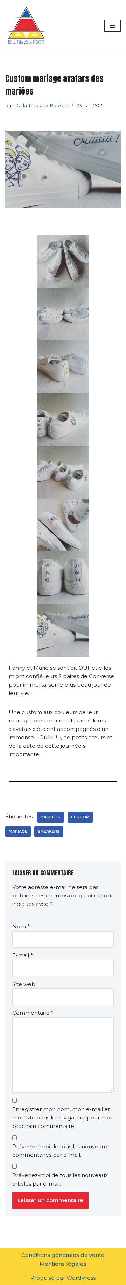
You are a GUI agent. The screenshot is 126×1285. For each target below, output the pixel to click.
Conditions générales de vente (63, 1255)
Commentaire (33, 1013)
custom (80, 817)
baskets (51, 817)
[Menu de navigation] (112, 26)
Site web (23, 984)
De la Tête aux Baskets (41, 105)
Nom (21, 926)
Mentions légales (63, 1263)
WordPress (81, 1277)
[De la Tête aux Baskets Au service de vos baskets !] (26, 25)
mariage (18, 831)
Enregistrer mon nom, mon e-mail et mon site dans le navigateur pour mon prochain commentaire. (63, 1117)
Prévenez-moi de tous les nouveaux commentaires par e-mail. (60, 1150)
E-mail (22, 955)
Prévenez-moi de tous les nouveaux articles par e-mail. (60, 1179)
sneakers (49, 831)
